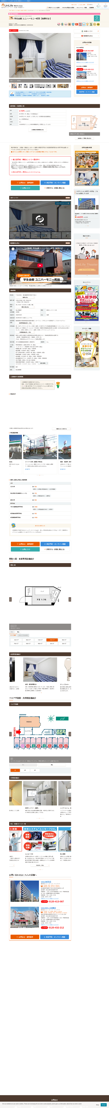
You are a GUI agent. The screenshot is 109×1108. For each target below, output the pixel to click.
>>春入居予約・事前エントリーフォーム (25, 172)
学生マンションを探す (54, 7)
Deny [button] (97, 1104)
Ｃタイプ (40, 640)
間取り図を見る (25, 307)
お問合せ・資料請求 (26, 183)
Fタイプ (16, 643)
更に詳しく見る (18, 865)
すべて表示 (13, 635)
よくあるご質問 (81, 4)
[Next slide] (69, 56)
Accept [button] (104, 1104)
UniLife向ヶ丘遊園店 (81, 66)
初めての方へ (74, 4)
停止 (18, 632)
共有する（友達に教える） (56, 188)
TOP (10, 10)
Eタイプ (64, 640)
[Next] (70, 454)
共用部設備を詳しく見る (25, 332)
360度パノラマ (88, 31)
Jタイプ (64, 643)
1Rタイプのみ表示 (23, 635)
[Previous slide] (10, 56)
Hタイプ (40, 643)
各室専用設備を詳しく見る (25, 323)
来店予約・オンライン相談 (56, 183)
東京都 (22, 10)
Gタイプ (28, 643)
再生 (12, 632)
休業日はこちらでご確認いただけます (85, 62)
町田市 (25, 10)
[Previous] (10, 454)
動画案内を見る (88, 36)
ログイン (91, 4)
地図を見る (25, 297)
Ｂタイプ (28, 640)
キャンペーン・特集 (82, 7)
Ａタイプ (16, 640)
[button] (17, 86)
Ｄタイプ (52, 640)
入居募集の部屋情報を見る (37, 129)
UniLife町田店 (80, 47)
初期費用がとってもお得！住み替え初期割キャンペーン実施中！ (16, 1)
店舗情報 (91, 7)
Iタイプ (52, 643)
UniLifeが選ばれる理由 (68, 7)
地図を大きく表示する (61, 428)
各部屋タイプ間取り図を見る (84, 138)
